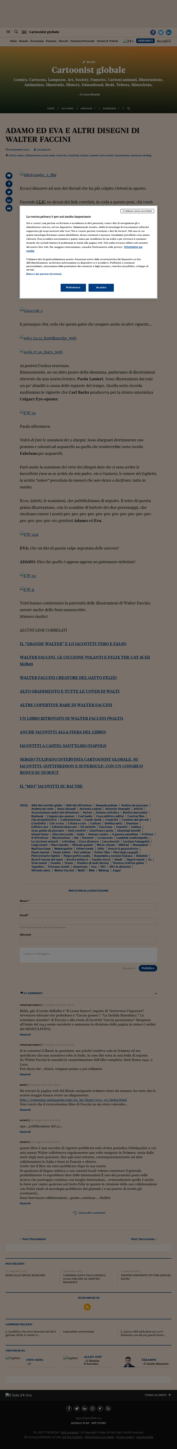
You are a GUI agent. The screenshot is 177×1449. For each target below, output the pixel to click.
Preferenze (73, 287)
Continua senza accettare (137, 211)
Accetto (101, 287)
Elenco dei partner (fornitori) (44, 274)
